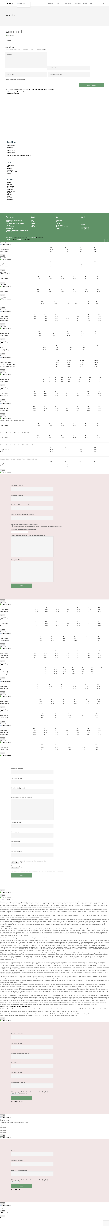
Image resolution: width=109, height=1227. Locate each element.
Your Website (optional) (18, 788)
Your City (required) (16, 1063)
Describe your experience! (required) (21, 798)
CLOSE (3, 255)
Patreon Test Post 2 (11, 150)
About (59, 3)
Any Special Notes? (16, 560)
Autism (8, 167)
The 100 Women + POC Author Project (15, 224)
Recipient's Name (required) (19, 1170)
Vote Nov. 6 (9, 228)
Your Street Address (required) (20, 505)
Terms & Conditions (62, 227)
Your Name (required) (17, 485)
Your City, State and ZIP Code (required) (22, 515)
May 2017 (9, 196)
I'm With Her (10, 170)
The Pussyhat (10, 227)
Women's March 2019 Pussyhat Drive (17, 230)
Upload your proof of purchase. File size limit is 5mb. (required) (29, 1092)
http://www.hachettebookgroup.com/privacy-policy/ (15, 1006)
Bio (32, 220)
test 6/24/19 (10, 148)
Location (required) (16, 822)
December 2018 (10, 186)
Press (32, 225)
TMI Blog (78, 3)
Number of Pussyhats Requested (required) (23, 530)
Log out (58, 228)
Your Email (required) (17, 495)
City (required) (15, 832)
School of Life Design (20, 238)
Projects (68, 3)
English (22, 3)
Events (85, 3)
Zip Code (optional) (16, 851)
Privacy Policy (85, 229)
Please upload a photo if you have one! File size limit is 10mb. (29, 861)
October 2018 (10, 189)
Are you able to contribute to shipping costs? (36, 525)
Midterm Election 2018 (12, 172)
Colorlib (14, 239)
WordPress (26, 239)
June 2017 (9, 194)
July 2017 (9, 193)
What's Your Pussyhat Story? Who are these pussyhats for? (28, 535)
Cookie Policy (85, 227)
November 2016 (10, 199)
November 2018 (10, 188)
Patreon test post (11, 145)
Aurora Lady (39, 238)
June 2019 (9, 184)
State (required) (15, 842)
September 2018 (11, 191)
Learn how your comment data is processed (41, 89)
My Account (59, 225)
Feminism (9, 168)
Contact (33, 222)
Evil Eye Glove (10, 222)
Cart (57, 222)
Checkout (58, 223)
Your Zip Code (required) (18, 1082)
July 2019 (9, 182)
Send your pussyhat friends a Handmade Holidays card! (19, 155)
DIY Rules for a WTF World (14, 220)
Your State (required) (17, 1072)
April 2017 (9, 198)
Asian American (10, 165)
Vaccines (9, 173)
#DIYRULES (50, 3)
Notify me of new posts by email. (15, 79)
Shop (91, 3)
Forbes (9, 40)
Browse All (9, 232)
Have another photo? (17, 866)
